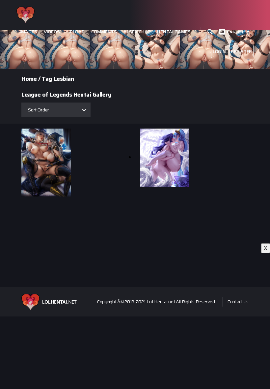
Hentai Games (174, 31)
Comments (104, 31)
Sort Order (38, 109)
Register (241, 51)
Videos (52, 31)
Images (28, 31)
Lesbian (64, 78)
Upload (76, 31)
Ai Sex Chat (136, 31)
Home (29, 78)
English (236, 32)
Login (219, 51)
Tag (47, 78)
